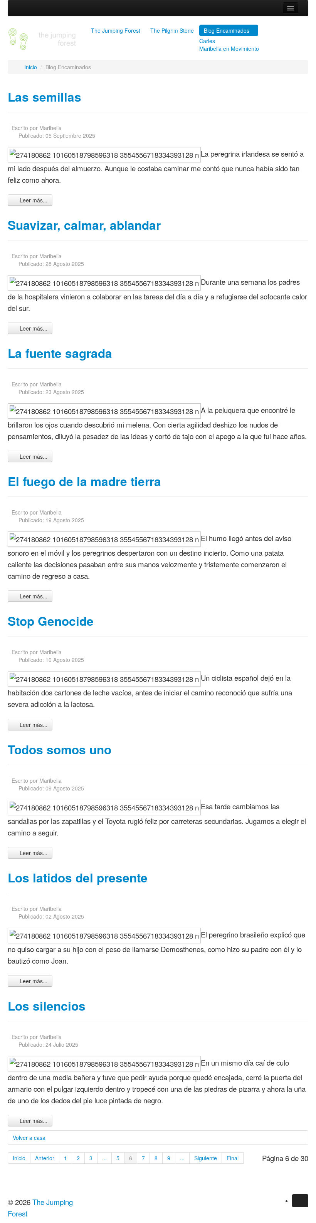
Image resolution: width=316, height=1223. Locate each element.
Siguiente (205, 1158)
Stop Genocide (51, 621)
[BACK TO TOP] (10, 1177)
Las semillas (44, 96)
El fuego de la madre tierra (84, 481)
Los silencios (47, 1005)
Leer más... (32, 200)
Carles (207, 41)
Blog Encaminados (226, 30)
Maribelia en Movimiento (229, 48)
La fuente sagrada (60, 353)
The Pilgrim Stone (172, 30)
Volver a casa (29, 1137)
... (104, 1158)
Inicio (19, 1158)
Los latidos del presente (78, 877)
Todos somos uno (59, 749)
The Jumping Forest (115, 30)
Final (233, 1158)
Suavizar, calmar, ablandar (84, 225)
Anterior (44, 1158)
